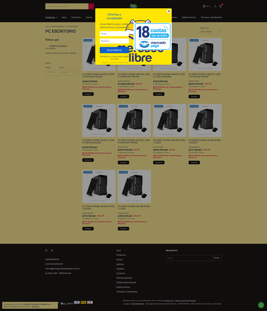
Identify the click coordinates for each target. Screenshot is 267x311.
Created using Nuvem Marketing (114, 63)
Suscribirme (114, 50)
